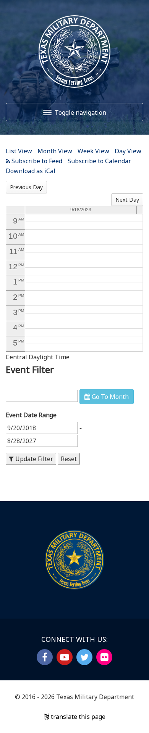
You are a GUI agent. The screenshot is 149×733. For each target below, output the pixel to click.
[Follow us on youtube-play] (65, 657)
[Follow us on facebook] (45, 657)
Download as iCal (30, 171)
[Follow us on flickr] (104, 657)
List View (19, 151)
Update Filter (33, 459)
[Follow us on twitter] (84, 657)
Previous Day (26, 187)
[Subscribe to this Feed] (34, 161)
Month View (54, 151)
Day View (128, 151)
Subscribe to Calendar (99, 161)
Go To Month (109, 396)
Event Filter (30, 369)
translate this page (77, 716)
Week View (93, 151)
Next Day (127, 199)
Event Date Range (31, 415)
